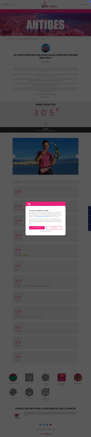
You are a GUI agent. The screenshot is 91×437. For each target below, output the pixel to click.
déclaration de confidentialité (42, 216)
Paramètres (54, 227)
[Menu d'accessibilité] (89, 1)
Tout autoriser (37, 227)
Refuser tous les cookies (45, 231)
